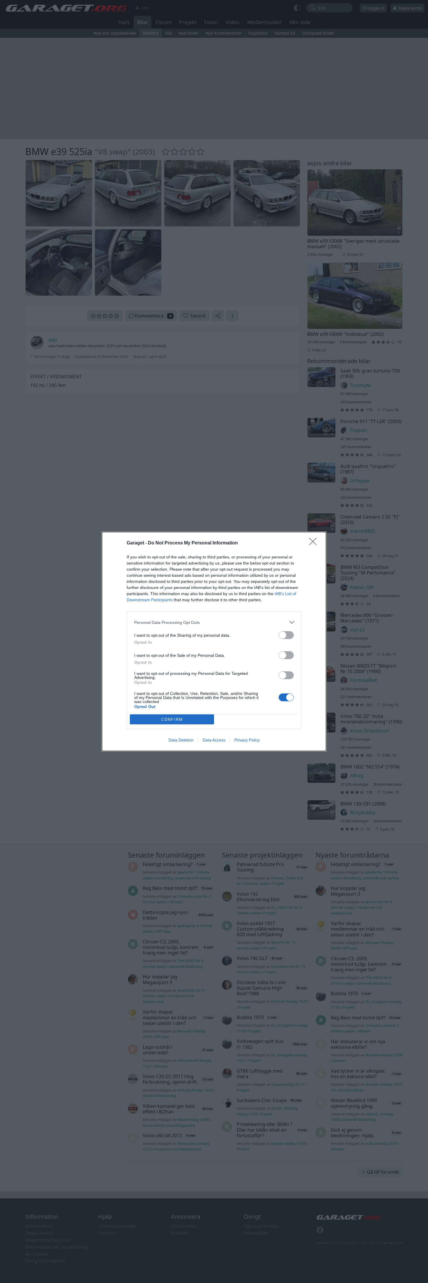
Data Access (214, 740)
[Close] (314, 543)
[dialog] (214, 641)
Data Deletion (181, 740)
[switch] (286, 635)
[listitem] (214, 622)
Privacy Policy (247, 740)
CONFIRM (172, 719)
